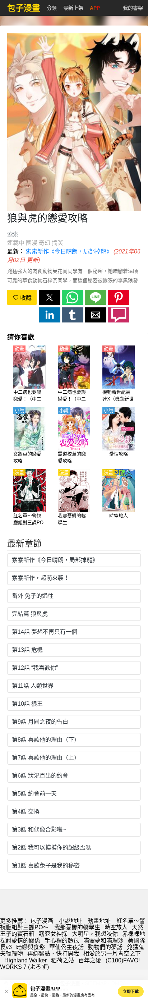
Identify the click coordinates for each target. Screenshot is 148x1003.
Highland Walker (25, 960)
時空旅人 (116, 927)
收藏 (25, 298)
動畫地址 (99, 921)
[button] (49, 297)
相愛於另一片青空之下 (112, 954)
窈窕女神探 (53, 934)
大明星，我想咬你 (95, 934)
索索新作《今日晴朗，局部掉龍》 (69, 251)
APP (95, 8)
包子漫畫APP (45, 988)
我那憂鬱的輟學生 (77, 927)
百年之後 (89, 960)
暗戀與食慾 (30, 947)
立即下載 (131, 991)
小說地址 (70, 921)
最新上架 (73, 8)
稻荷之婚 (62, 960)
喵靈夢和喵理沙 (103, 941)
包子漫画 (41, 921)
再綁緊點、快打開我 (53, 954)
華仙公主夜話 (66, 947)
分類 (52, 8)
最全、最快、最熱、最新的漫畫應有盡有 (62, 995)
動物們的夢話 (105, 947)
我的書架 (133, 8)
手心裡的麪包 (62, 941)
